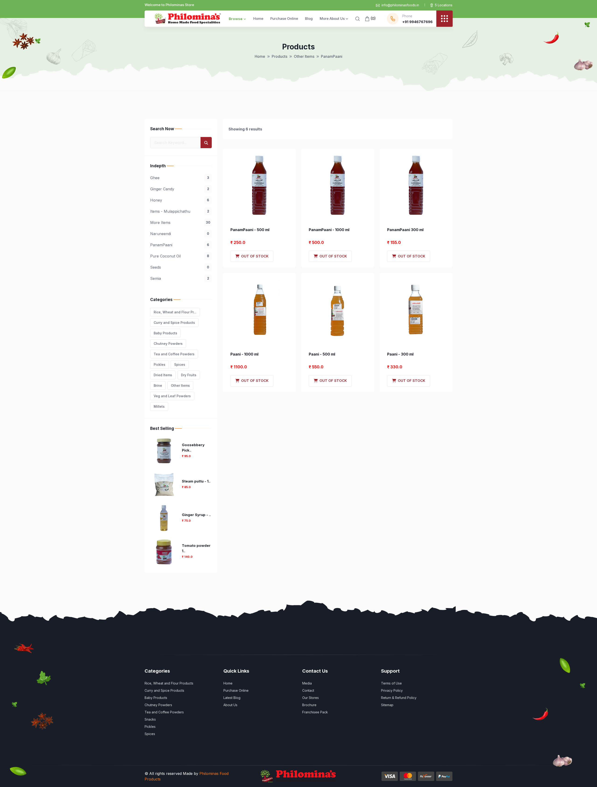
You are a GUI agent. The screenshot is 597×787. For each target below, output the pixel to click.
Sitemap (387, 705)
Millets (159, 406)
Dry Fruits (188, 375)
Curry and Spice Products (174, 323)
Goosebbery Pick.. (193, 447)
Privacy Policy (392, 690)
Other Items (304, 56)
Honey (179, 200)
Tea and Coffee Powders (174, 354)
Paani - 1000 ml (244, 354)
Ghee (179, 177)
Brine (158, 385)
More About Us (332, 18)
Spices (179, 364)
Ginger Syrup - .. (196, 515)
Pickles (159, 364)
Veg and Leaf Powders (172, 396)
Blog (309, 18)
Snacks (150, 719)
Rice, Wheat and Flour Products (169, 683)
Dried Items (163, 375)
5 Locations (443, 5)
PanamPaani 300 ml (405, 229)
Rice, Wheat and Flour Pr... (175, 312)
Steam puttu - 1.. (196, 481)
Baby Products (165, 333)
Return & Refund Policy (399, 698)
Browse (236, 19)
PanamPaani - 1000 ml (329, 229)
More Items (180, 222)
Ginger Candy (179, 189)
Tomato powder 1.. (196, 548)
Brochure (309, 705)
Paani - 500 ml (322, 354)
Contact (308, 690)
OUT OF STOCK (253, 256)
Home (258, 18)
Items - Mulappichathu (179, 211)
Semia (179, 278)
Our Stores (310, 698)
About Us (230, 705)
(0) (372, 18)
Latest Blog (231, 698)
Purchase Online (284, 18)
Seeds (179, 267)
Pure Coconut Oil (179, 256)
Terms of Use (391, 683)
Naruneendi (179, 233)
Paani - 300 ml (400, 354)
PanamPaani (179, 245)
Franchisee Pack (315, 712)
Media (307, 683)
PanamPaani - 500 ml (249, 229)
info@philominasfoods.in (400, 5)
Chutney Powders (168, 344)
